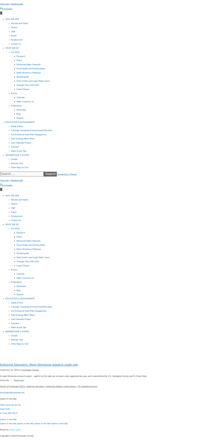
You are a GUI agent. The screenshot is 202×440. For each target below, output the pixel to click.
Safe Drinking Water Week (23, 138)
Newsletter (21, 110)
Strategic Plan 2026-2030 (27, 85)
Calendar (20, 97)
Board (13, 35)
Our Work (15, 52)
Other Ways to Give (20, 167)
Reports (20, 118)
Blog (18, 114)
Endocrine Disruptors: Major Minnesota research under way (39, 364)
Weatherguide (17, 4)
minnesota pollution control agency (61, 386)
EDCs (22, 386)
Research (20, 56)
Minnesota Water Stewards (28, 64)
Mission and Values (19, 23)
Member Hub (17, 163)
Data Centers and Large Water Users (33, 81)
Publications (16, 105)
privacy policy (15, 429)
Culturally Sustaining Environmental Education (31, 130)
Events (14, 93)
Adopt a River (17, 126)
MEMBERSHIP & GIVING (17, 155)
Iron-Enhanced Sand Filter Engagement (28, 134)
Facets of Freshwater (9, 386)
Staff (13, 31)
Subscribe (4, 4)
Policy (19, 60)
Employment (16, 40)
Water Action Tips (19, 151)
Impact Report (22, 89)
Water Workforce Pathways (28, 73)
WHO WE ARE (12, 19)
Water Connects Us (25, 101)
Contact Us (16, 44)
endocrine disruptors (35, 386)
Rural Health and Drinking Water (30, 68)
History (14, 27)
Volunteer (15, 147)
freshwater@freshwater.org (12, 392)
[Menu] (1, 13)
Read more (19, 380)
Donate (14, 159)
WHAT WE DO (12, 48)
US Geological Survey (87, 386)
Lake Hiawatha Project (21, 143)
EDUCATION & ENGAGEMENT (20, 122)
